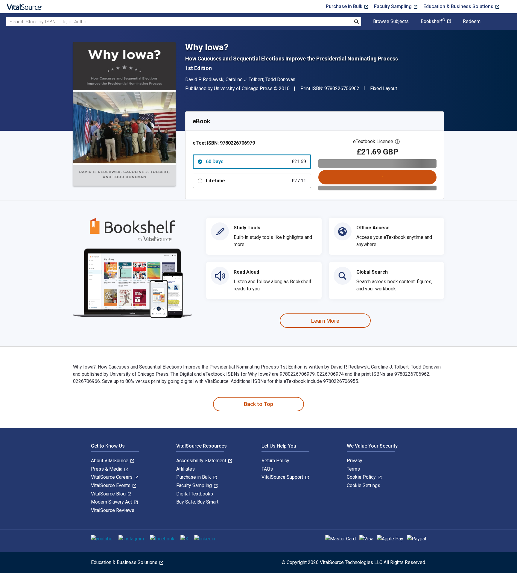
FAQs (267, 469)
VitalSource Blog (109, 494)
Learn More (325, 321)
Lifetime (256, 181)
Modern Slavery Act (112, 502)
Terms (353, 469)
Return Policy (275, 460)
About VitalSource (110, 460)
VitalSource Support (282, 477)
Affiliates (185, 469)
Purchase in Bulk (345, 6)
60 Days (256, 161)
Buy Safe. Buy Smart (197, 502)
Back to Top (258, 404)
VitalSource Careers (112, 477)
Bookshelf (433, 21)
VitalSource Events (111, 485)
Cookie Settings (363, 485)
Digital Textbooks (194, 494)
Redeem (471, 21)
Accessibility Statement (201, 460)
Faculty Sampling (393, 6)
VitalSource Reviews (112, 510)
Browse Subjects (391, 21)
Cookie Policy (362, 477)
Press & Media (107, 469)
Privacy (354, 460)
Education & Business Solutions (459, 6)
